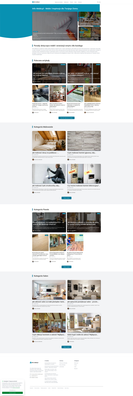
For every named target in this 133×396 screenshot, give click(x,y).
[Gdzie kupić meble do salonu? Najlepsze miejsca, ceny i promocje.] (84, 322)
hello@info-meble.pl (34, 377)
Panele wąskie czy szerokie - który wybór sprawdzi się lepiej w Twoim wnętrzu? (51, 370)
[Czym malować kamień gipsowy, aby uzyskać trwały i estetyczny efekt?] (84, 141)
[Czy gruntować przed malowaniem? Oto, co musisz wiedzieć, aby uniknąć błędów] (55, 26)
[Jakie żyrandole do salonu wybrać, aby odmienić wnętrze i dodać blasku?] (58, 93)
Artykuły (47, 360)
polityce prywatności (16, 387)
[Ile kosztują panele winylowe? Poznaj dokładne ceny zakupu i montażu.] (58, 242)
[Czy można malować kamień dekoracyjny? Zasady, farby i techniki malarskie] (84, 173)
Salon (75, 2)
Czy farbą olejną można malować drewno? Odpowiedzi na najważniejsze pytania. (51, 375)
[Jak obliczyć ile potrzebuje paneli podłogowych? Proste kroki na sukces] (75, 242)
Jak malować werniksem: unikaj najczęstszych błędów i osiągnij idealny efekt (89, 35)
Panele (71, 2)
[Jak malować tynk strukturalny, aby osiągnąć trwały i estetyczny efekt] (49, 173)
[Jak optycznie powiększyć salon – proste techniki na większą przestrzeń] (84, 290)
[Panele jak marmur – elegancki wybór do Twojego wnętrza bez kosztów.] (40, 93)
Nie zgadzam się (12, 390)
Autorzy (61, 360)
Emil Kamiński (71, 81)
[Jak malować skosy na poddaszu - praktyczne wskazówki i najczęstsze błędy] (49, 141)
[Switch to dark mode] (100, 2)
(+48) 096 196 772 (34, 375)
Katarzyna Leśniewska (38, 159)
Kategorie (76, 360)
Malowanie (66, 2)
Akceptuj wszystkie (12, 392)
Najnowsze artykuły (58, 2)
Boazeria (80, 2)
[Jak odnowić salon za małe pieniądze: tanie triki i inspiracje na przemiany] (49, 290)
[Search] (98, 2)
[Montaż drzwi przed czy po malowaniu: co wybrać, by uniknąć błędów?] (75, 93)
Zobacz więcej (66, 198)
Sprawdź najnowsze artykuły (66, 117)
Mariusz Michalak (37, 81)
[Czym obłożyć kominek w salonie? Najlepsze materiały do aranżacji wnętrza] (49, 322)
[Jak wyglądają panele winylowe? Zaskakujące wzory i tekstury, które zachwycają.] (92, 93)
